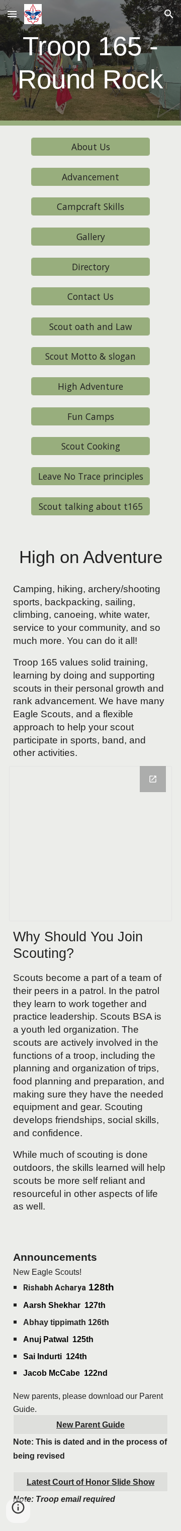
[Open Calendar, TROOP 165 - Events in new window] (153, 779)
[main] (90, 62)
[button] (12, 14)
